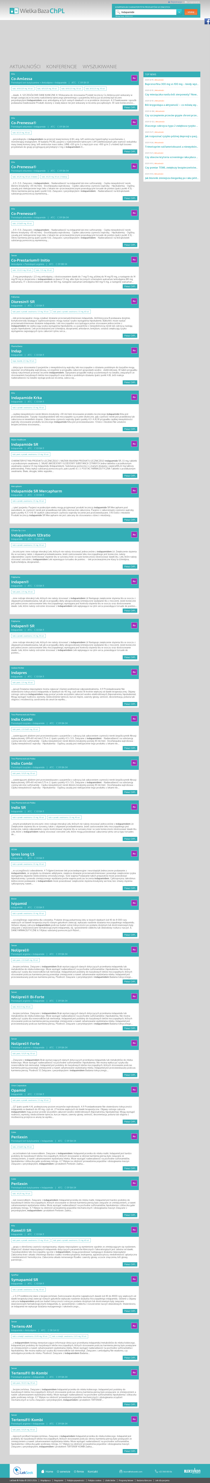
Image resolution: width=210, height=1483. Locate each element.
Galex (13, 1132)
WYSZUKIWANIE (100, 66)
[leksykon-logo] (192, 1471)
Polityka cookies (94, 1480)
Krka (13, 74)
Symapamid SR (24, 1279)
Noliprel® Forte (25, 1043)
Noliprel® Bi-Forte (27, 996)
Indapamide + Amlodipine (23, 1330)
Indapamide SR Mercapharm (36, 491)
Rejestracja (176, 2)
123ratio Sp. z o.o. (18, 530)
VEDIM (14, 849)
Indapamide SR (24, 444)
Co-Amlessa (21, 78)
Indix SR (18, 807)
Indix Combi (21, 719)
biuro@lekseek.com (133, 1471)
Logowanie (194, 2)
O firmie (79, 1471)
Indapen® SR (23, 625)
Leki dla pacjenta (162, 1480)
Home (49, 1471)
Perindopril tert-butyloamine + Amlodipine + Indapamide (39, 82)
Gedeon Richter (17, 668)
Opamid (18, 1090)
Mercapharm (16, 486)
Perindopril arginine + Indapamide (27, 954)
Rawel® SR (21, 1230)
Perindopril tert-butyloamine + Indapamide (32, 1141)
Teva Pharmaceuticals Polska (23, 714)
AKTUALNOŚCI (25, 66)
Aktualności (159, 80)
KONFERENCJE (61, 66)
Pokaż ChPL (130, 107)
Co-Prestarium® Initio (30, 260)
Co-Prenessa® (23, 122)
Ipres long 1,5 (22, 854)
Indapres (19, 672)
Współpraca (45, 1480)
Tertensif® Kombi (27, 1419)
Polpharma (15, 577)
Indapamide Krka (26, 397)
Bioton (14, 899)
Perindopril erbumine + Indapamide (28, 126)
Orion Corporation (18, 1085)
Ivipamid (19, 903)
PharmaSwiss (16, 346)
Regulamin (58, 1480)
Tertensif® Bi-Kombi (29, 1373)
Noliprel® (20, 950)
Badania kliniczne (144, 1480)
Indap (16, 351)
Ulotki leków (110, 1480)
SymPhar (14, 1275)
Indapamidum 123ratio (30, 535)
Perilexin (19, 1136)
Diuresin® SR (23, 301)
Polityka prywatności (76, 1480)
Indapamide (17, 305)
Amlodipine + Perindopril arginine (27, 264)
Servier (14, 255)
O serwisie (63, 1471)
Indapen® (20, 581)
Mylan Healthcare (18, 440)
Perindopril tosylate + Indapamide (28, 723)
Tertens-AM (21, 1326)
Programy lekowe (126, 1480)
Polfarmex (15, 297)
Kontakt (93, 1471)
